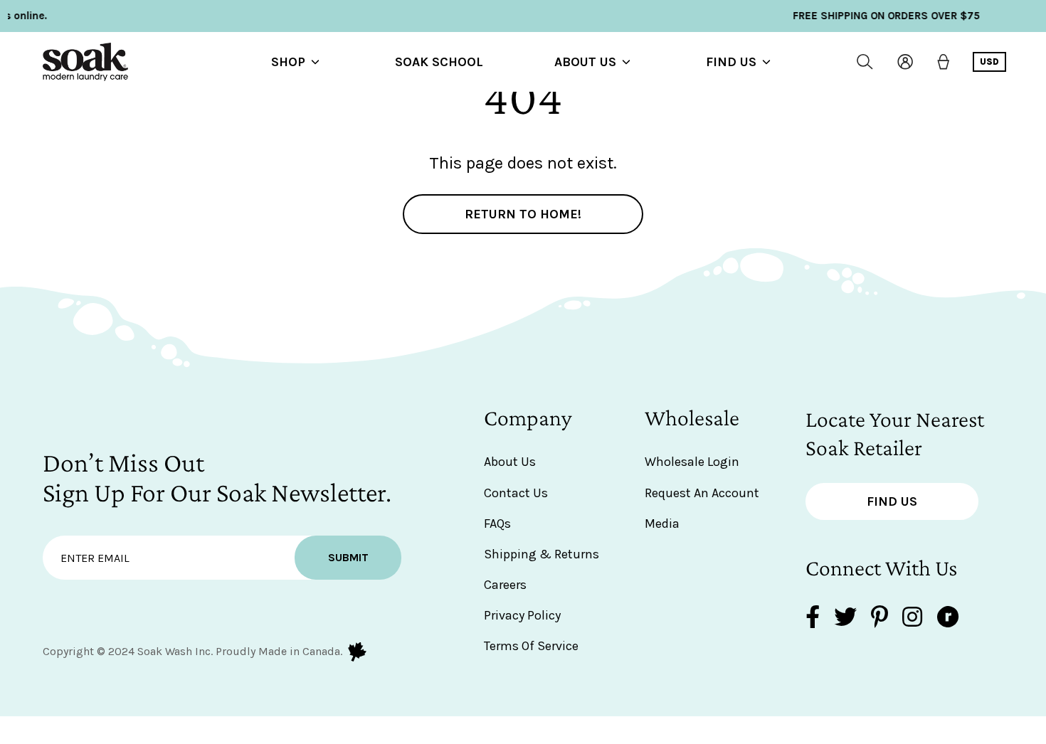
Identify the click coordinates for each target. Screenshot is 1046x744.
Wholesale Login (692, 461)
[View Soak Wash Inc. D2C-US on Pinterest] (879, 618)
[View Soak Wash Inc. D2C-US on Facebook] (812, 618)
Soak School (439, 62)
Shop (288, 62)
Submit (348, 557)
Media (662, 523)
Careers (505, 584)
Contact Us (516, 493)
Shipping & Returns (541, 554)
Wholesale (692, 417)
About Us (585, 62)
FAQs (497, 523)
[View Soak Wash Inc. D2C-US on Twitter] (845, 618)
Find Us (731, 62)
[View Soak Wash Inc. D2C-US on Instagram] (912, 618)
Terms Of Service (531, 646)
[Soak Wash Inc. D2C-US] (85, 62)
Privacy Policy (522, 615)
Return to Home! (523, 214)
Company (528, 417)
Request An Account (702, 493)
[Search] (865, 61)
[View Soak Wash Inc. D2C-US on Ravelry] (947, 618)
